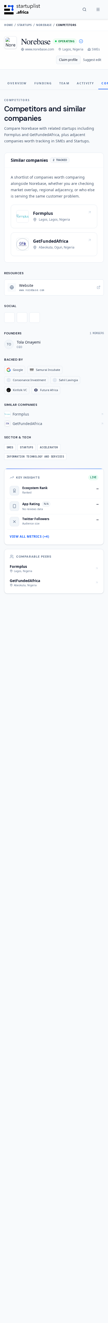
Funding (43, 83)
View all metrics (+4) (29, 537)
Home (8, 25)
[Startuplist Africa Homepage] (22, 9)
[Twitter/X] (9, 317)
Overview (17, 83)
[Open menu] (98, 9)
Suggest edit (92, 60)
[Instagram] (34, 317)
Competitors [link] (66, 25)
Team (64, 83)
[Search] (84, 9)
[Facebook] (22, 317)
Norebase (44, 25)
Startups (24, 25)
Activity (85, 83)
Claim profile (68, 60)
